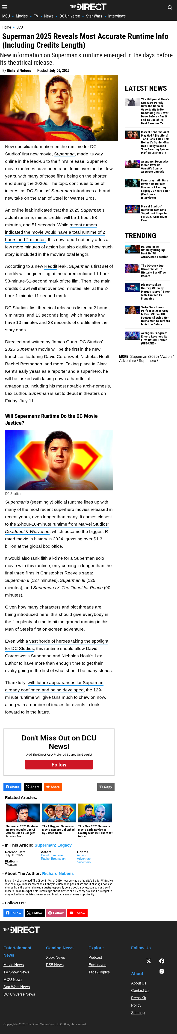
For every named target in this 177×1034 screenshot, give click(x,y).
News (49, 16)
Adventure (84, 858)
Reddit (50, 266)
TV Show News (16, 972)
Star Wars (94, 16)
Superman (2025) (144, 356)
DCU (19, 27)
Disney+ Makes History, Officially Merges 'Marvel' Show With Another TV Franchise (155, 291)
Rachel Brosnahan (53, 858)
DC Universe (70, 16)
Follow (16, 913)
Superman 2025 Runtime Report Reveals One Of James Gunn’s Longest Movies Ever (22, 831)
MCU (6, 16)
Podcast (95, 957)
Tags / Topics (99, 972)
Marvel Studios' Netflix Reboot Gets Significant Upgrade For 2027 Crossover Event (154, 213)
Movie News (13, 965)
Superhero (84, 862)
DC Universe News (19, 994)
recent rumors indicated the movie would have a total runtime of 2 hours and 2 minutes (55, 232)
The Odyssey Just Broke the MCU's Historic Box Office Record (153, 271)
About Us (138, 983)
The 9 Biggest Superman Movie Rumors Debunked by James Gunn (58, 830)
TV (36, 16)
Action (81, 855)
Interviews (117, 16)
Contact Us (140, 991)
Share (14, 787)
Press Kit (138, 998)
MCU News (12, 980)
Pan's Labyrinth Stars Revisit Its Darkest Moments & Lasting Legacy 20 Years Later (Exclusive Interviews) (155, 189)
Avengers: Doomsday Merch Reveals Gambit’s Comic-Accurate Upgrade (154, 167)
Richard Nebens (19, 70)
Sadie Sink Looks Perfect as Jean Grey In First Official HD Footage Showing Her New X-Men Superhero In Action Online (155, 316)
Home (6, 27)
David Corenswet (52, 855)
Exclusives (97, 965)
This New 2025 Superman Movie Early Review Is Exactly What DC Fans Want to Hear (95, 831)
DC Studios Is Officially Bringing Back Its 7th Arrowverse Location (154, 252)
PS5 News (55, 965)
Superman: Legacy (53, 845)
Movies (22, 16)
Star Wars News (16, 987)
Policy (136, 1005)
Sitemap (138, 1013)
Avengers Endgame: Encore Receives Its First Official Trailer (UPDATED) (154, 338)
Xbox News (55, 957)
